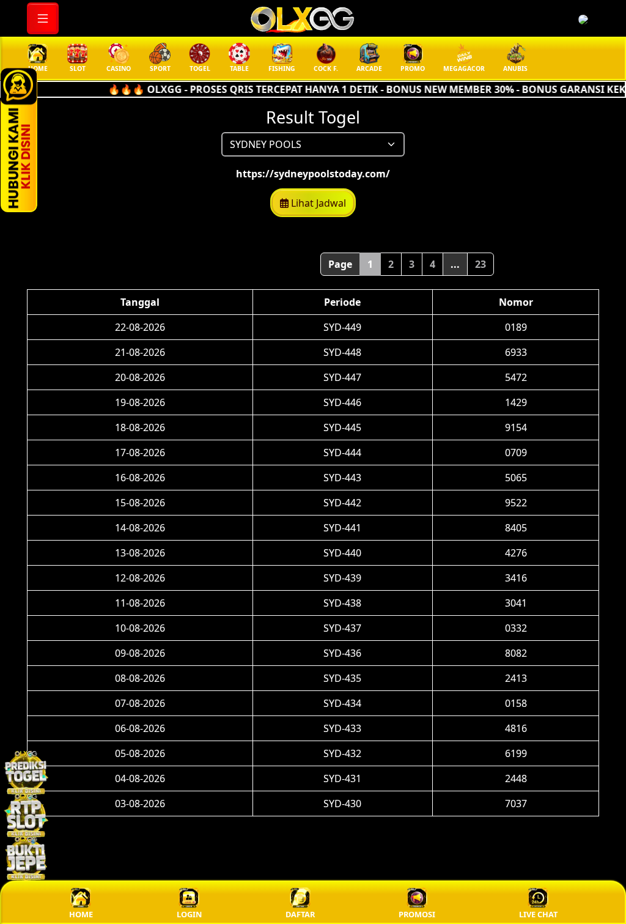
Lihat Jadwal (317, 203)
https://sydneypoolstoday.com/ (313, 173)
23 (480, 264)
